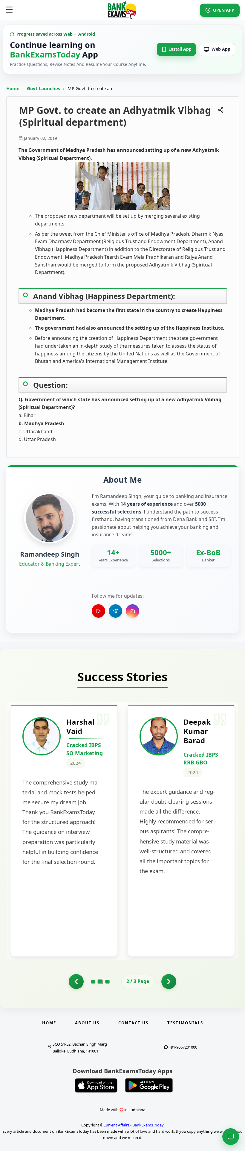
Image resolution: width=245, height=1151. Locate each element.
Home (12, 88)
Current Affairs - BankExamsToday (133, 1125)
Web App (221, 49)
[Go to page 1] (76, 981)
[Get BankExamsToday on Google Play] (149, 1085)
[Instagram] (132, 611)
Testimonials (185, 1023)
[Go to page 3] (107, 981)
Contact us (133, 1023)
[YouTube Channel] (98, 611)
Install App (180, 49)
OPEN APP (223, 10)
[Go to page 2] (100, 981)
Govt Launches (44, 88)
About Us (87, 1023)
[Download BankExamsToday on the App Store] (96, 1085)
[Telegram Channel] (115, 611)
